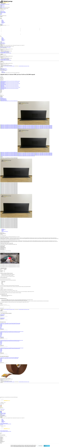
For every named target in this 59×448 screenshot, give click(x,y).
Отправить (2, 54)
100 (40, 29)
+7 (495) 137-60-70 (2, 42)
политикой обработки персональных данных (24, 309)
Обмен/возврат (3, 22)
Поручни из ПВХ (22, 34)
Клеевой (3, 30)
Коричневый (22, 29)
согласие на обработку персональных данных (4, 52)
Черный (22, 30)
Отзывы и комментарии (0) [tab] (5, 231)
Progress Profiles (3, 34)
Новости (3, 21)
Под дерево (22, 31)
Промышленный (3, 31)
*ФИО (1, 49)
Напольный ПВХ (3, 28)
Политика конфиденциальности (4, 423)
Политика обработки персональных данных (19, 446)
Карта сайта (1, 424)
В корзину (2, 96)
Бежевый (22, 28)
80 (40, 28)
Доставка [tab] (3, 230)
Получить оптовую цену (3, 98)
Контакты (3, 40)
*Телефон (1, 50)
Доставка (3, 38)
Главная (2, 71)
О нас (2, 37)
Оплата (2, 20)
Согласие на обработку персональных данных (30, 446)
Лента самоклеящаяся (4, 29)
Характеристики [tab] (3, 229)
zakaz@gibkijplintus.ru (2, 7)
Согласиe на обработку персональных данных (5, 431)
